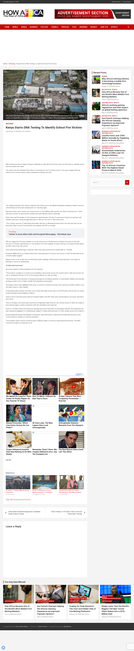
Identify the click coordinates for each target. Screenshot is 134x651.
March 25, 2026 (107, 173)
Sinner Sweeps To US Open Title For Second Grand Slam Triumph (66, 513)
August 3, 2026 (107, 86)
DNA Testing (14, 499)
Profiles (65, 27)
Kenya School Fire (25, 499)
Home (7, 27)
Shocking (9, 124)
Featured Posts (107, 102)
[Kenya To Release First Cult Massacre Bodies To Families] (44, 482)
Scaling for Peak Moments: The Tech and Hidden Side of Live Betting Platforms (82, 608)
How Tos (104, 27)
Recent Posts (99, 72)
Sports (114, 27)
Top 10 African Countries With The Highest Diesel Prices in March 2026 (113, 167)
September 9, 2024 (12, 131)
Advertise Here (116, 2)
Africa (24, 27)
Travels (54, 27)
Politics (44, 27)
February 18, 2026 (75, 614)
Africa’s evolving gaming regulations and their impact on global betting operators (115, 107)
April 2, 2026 (106, 128)
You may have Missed (15, 582)
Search (127, 182)
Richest (93, 27)
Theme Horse (42, 626)
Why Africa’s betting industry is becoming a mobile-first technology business (115, 81)
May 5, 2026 (106, 112)
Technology (74, 601)
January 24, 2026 (107, 617)
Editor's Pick (106, 89)
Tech (74, 27)
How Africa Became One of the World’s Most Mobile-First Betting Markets (115, 94)
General (105, 76)
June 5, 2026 (106, 99)
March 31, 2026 (107, 143)
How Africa (116, 86)
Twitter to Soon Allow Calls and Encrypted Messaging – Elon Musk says (40, 234)
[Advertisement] (67, 47)
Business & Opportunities (111, 131)
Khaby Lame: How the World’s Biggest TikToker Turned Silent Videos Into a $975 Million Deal (115, 610)
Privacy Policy (127, 2)
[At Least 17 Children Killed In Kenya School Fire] (18, 482)
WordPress (67, 626)
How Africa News (25, 131)
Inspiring (83, 27)
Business (34, 27)
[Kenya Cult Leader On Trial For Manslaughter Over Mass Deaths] (71, 482)
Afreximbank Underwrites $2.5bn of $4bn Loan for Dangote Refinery (113, 153)
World (15, 27)
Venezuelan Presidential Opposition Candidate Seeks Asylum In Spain (24, 513)
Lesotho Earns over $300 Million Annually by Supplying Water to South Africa (115, 138)
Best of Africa (107, 596)
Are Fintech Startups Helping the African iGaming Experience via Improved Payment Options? (115, 122)
